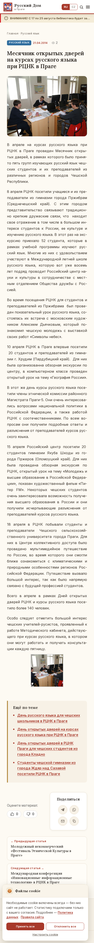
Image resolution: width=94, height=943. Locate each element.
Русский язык (30, 33)
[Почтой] (62, 821)
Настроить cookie (45, 934)
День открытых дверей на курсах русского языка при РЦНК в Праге (47, 732)
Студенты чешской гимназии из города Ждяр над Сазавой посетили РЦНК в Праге (46, 768)
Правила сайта (32, 917)
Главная (12, 33)
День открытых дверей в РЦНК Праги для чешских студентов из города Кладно (47, 748)
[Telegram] (62, 809)
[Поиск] (81, 7)
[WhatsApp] (74, 809)
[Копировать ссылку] (74, 821)
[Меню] (88, 7)
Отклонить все (65, 926)
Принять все (25, 926)
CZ (73, 7)
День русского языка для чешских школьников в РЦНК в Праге (48, 718)
